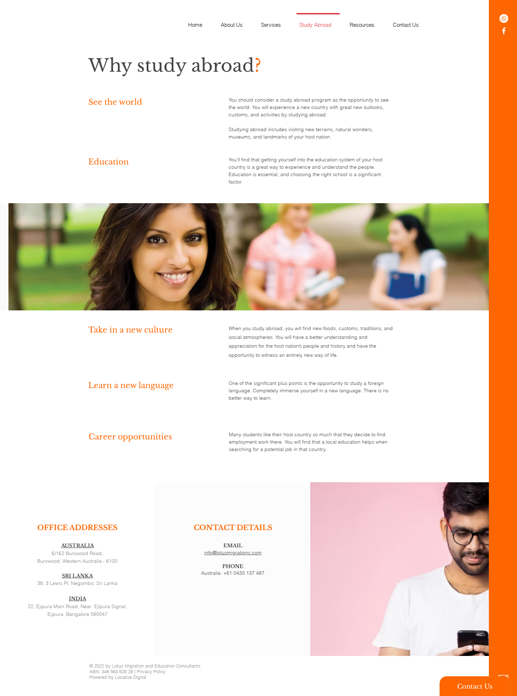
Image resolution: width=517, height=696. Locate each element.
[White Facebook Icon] (503, 30)
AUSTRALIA (77, 545)
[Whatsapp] (503, 18)
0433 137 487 (249, 573)
